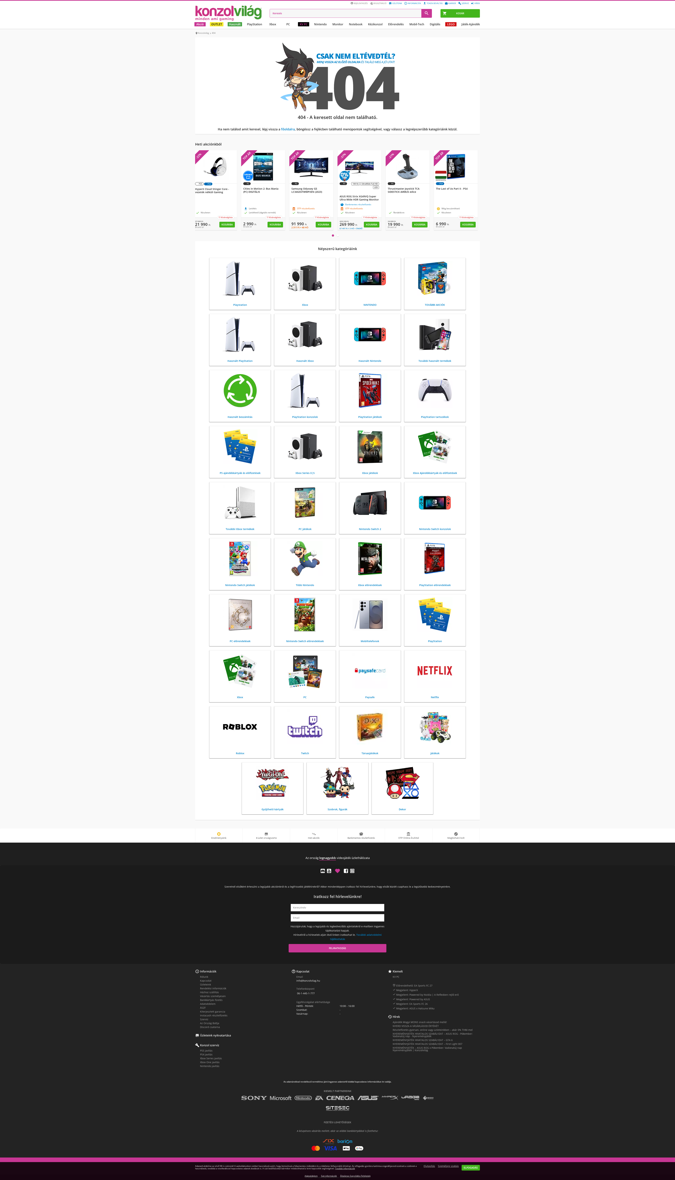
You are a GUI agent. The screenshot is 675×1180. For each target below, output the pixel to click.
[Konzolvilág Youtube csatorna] (329, 871)
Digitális (435, 24)
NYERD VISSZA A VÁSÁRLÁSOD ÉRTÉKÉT (416, 1026)
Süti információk (329, 1175)
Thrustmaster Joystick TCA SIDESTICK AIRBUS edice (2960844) (403, 192)
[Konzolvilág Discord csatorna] (323, 871)
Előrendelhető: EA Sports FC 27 (412, 985)
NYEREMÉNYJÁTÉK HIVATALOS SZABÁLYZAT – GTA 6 (423, 1040)
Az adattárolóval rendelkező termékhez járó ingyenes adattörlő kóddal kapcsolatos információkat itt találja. (337, 1082)
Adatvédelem (208, 1004)
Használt (235, 24)
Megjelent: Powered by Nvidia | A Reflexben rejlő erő (426, 994)
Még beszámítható (448, 209)
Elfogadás (471, 1167)
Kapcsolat (205, 980)
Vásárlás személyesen (213, 996)
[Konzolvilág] (337, 851)
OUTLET (216, 24)
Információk (414, 3)
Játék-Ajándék (470, 24)
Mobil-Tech (416, 24)
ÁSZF (203, 1007)
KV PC (303, 24)
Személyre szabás (448, 1166)
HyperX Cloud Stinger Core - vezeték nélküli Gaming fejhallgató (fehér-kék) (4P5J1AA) (214, 192)
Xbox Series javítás (211, 1058)
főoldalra (288, 129)
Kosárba (227, 224)
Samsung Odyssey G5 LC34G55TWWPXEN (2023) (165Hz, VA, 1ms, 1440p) (306, 192)
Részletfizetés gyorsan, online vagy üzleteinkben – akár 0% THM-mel (433, 1030)
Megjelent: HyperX (405, 990)
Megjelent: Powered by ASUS (411, 999)
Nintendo (320, 24)
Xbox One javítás (210, 1062)
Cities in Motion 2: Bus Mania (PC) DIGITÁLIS (260, 190)
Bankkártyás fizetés (211, 1000)
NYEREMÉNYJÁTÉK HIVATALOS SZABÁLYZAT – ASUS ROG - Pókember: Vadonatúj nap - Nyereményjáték (433, 1035)
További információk (345, 1168)
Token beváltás (435, 3)
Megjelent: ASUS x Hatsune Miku (414, 1008)
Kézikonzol (375, 24)
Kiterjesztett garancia (212, 1011)
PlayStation (254, 24)
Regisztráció (380, 3)
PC (288, 24)
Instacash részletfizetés (213, 1015)
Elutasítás (429, 1166)
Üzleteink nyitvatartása (215, 1035)
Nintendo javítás (209, 1066)
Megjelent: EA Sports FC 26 (410, 1004)
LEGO (451, 24)
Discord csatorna (210, 1027)
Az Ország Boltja (209, 1023)
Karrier (452, 3)
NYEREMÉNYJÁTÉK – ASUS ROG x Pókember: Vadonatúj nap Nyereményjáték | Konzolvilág (427, 1049)
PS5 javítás (206, 1050)
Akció (200, 24)
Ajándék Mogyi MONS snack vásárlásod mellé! (420, 1022)
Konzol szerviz (209, 1045)
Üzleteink (397, 3)
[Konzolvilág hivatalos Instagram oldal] (352, 871)
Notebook (355, 24)
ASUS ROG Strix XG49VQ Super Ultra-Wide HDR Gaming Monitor (359, 198)
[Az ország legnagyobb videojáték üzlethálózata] (228, 13)
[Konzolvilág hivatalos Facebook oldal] (346, 871)
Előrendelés (396, 24)
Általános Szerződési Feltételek (355, 1175)
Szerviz (465, 3)
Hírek (477, 3)
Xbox (272, 24)
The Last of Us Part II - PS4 (452, 188)
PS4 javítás (206, 1054)
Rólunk (204, 976)
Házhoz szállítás (209, 992)
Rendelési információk (213, 988)
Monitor (337, 24)
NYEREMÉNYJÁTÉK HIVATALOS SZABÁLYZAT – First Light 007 (427, 1044)
